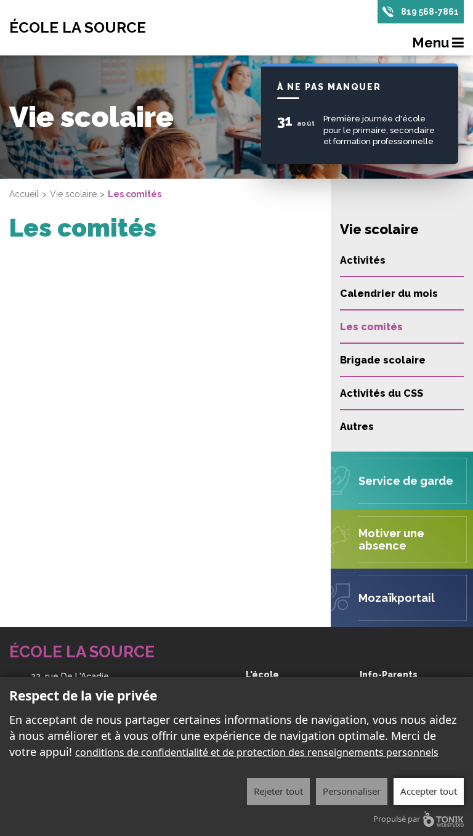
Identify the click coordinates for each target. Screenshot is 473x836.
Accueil (24, 194)
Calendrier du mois (389, 293)
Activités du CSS (381, 393)
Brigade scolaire (383, 360)
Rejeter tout (278, 791)
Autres (357, 426)
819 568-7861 (430, 12)
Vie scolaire (73, 194)
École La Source (77, 27)
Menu (432, 42)
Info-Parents (389, 675)
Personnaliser (352, 791)
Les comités (371, 327)
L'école (262, 675)
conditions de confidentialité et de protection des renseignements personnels (257, 752)
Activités (363, 260)
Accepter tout (428, 791)
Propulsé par (396, 818)
